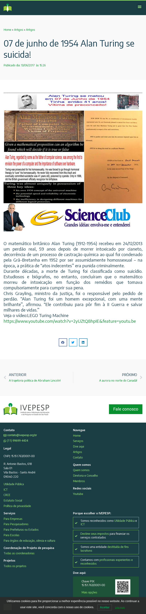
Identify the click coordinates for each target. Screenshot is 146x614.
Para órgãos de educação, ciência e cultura (29, 540)
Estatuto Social (13, 500)
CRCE (7, 495)
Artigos (18, 29)
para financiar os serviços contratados (104, 535)
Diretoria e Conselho (85, 475)
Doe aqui (78, 446)
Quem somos (81, 470)
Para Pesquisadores (16, 524)
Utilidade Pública (14, 484)
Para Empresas (13, 519)
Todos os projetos (15, 566)
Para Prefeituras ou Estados (21, 529)
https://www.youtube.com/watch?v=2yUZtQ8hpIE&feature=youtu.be (70, 321)
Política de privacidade (17, 506)
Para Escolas (11, 535)
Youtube (78, 494)
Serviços (78, 441)
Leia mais (120, 607)
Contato (78, 457)
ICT (6, 489)
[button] (139, 6)
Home (7, 29)
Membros (79, 481)
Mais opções (89, 592)
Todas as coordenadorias (19, 553)
